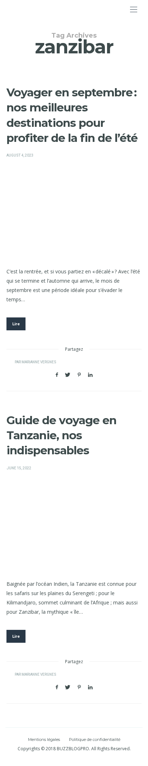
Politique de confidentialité (94, 739)
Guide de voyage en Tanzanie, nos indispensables (61, 435)
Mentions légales (44, 739)
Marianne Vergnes (39, 362)
